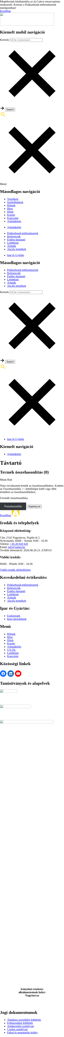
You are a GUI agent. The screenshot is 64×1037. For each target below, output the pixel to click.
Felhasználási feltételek (20, 1022)
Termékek (12, 199)
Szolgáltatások (15, 202)
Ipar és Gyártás (15, 255)
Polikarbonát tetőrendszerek (22, 233)
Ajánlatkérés (14, 221)
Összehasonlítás (13, 506)
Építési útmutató (16, 239)
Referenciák (14, 236)
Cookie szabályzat (17, 1029)
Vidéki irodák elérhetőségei (15, 569)
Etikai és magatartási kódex (22, 1032)
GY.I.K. (11, 649)
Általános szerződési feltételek (24, 1019)
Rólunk (11, 205)
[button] (32, 104)
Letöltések (13, 242)
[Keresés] (32, 147)
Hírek (10, 211)
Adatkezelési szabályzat (20, 1026)
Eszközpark (13, 615)
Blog (10, 208)
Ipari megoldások (16, 618)
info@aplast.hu (16, 547)
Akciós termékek (16, 249)
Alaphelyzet (34, 506)
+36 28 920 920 (19, 543)
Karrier (11, 214)
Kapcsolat (12, 218)
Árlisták (11, 245)
